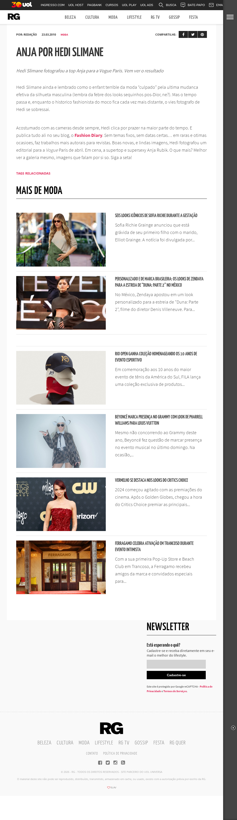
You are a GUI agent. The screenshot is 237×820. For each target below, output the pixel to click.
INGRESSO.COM (53, 5)
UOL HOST (76, 5)
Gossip (174, 17)
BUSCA (171, 5)
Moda (113, 17)
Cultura (92, 17)
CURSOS (112, 5)
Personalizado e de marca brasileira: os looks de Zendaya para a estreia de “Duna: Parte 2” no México (159, 282)
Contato (92, 753)
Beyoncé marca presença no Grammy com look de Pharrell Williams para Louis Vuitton (159, 420)
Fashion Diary (88, 135)
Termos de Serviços (175, 691)
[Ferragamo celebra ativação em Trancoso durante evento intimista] (61, 592)
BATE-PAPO (196, 5)
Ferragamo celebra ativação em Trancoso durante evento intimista (154, 546)
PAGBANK (94, 5)
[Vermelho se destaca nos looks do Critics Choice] (61, 529)
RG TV (155, 17)
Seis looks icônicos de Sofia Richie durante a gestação (156, 216)
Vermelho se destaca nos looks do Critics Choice (151, 480)
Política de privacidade (120, 753)
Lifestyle (134, 17)
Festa (193, 17)
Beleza (70, 17)
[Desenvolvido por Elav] (111, 789)
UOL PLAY (129, 5)
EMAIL (220, 5)
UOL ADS (146, 5)
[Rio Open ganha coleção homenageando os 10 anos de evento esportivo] (61, 403)
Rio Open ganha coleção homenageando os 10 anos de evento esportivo (156, 357)
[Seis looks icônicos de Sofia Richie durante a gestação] (61, 265)
